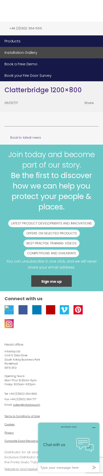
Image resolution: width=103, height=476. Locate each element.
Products (12, 41)
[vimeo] (64, 309)
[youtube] (50, 309)
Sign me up (51, 281)
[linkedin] (37, 309)
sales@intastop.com (26, 405)
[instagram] (9, 323)
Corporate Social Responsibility (24, 441)
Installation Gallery (20, 52)
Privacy (9, 433)
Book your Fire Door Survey (27, 75)
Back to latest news (25, 137)
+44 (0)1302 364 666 (25, 28)
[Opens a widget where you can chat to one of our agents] (68, 447)
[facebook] (23, 309)
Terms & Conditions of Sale (22, 416)
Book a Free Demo (20, 64)
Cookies (9, 424)
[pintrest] (78, 309)
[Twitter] (9, 309)
